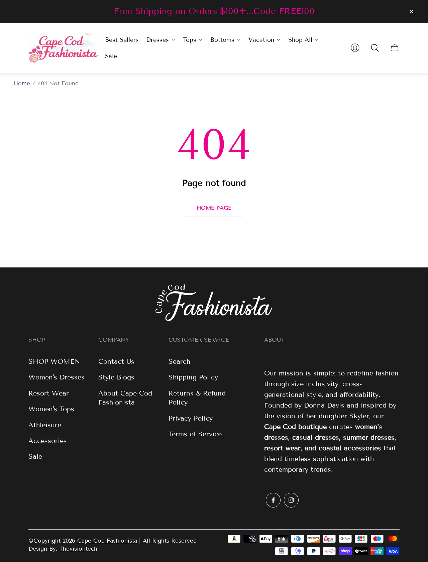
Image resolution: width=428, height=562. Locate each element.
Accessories (47, 441)
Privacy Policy (191, 418)
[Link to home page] (214, 303)
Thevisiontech (78, 548)
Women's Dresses (56, 377)
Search (179, 361)
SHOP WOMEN (54, 361)
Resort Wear (48, 393)
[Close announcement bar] (411, 11)
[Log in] (355, 47)
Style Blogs (116, 377)
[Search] (374, 47)
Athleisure (44, 425)
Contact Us (116, 361)
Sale (35, 456)
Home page (214, 208)
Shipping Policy (193, 377)
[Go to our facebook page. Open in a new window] (273, 500)
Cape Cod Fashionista (107, 540)
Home (21, 83)
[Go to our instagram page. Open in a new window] (291, 500)
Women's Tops (51, 409)
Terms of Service (195, 434)
